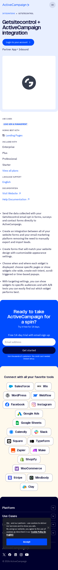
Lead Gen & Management (15, 124)
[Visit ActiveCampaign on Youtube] (27, 555)
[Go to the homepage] (15, 5)
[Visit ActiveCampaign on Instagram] (21, 555)
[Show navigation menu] (52, 5)
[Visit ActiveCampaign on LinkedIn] (15, 555)
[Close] (48, 527)
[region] (27, 533)
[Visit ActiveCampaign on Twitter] (4, 555)
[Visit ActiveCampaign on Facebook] (9, 555)
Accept (26, 541)
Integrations (8, 13)
